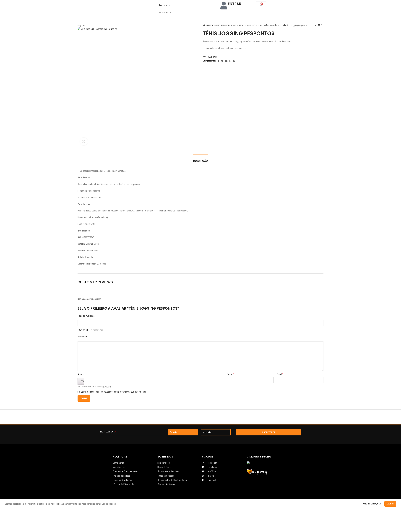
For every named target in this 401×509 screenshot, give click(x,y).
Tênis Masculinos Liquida (275, 25)
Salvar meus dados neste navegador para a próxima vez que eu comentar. (113, 392)
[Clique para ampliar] (84, 141)
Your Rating (83, 330)
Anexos (81, 374)
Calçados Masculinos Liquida (253, 25)
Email (280, 374)
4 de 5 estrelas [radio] (99, 330)
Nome (230, 374)
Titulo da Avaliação (86, 316)
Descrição (200, 161)
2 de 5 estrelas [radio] (95, 330)
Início (205, 25)
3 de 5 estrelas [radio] (97, 330)
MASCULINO (212, 25)
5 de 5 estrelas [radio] (102, 330)
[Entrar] (224, 5)
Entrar (234, 3)
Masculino (163, 12)
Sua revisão (83, 336)
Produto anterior (315, 25)
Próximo (321, 25)
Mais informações (371, 504)
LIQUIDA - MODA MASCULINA (229, 25)
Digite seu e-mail (108, 432)
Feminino (163, 5)
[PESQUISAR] (212, 5)
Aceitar (390, 504)
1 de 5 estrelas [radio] (92, 330)
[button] (210, 57)
